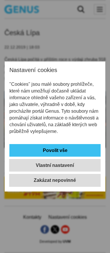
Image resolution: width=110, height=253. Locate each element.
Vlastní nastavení (55, 165)
